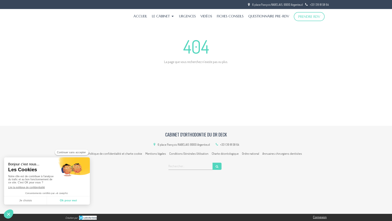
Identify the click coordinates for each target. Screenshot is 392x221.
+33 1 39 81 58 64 (229, 145)
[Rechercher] (217, 166)
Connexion (320, 217)
